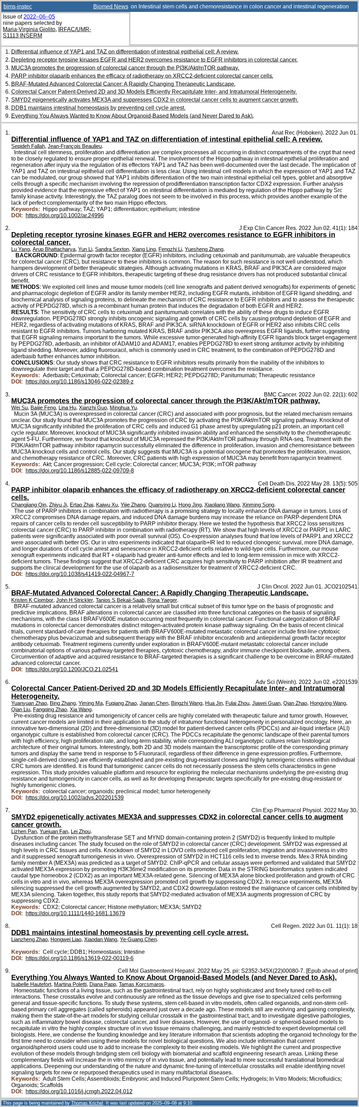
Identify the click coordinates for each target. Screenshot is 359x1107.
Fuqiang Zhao (121, 703)
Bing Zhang (63, 703)
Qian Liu (20, 709)
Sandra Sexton (112, 249)
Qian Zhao (295, 703)
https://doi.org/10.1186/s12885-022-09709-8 (80, 471)
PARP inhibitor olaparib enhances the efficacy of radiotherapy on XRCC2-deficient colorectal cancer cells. (142, 76)
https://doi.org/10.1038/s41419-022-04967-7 (80, 574)
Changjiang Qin (28, 505)
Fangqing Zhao (50, 709)
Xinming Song (258, 505)
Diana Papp (102, 984)
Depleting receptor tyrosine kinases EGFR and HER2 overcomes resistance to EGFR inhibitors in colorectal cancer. (154, 60)
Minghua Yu (123, 407)
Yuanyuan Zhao (29, 703)
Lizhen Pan (24, 831)
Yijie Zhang (133, 505)
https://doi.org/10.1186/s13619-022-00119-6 (80, 958)
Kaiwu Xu (107, 505)
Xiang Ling (144, 249)
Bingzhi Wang (186, 703)
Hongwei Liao (65, 939)
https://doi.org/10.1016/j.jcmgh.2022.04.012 (79, 1091)
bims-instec (18, 6)
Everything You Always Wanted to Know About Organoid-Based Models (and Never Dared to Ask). (132, 116)
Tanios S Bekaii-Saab (120, 600)
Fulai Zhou (237, 703)
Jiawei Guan (266, 703)
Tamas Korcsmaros (141, 984)
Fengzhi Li (170, 249)
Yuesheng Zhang (204, 249)
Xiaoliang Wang (221, 505)
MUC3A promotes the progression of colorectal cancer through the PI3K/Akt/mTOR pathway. (125, 68)
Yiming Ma (91, 703)
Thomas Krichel (87, 1103)
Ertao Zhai (81, 505)
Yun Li (85, 249)
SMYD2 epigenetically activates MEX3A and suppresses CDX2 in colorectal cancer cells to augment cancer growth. (154, 100)
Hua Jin (214, 703)
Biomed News (110, 6)
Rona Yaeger (162, 600)
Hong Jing (190, 505)
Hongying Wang (328, 703)
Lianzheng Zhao (29, 939)
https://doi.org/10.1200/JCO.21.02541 (72, 669)
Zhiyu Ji (58, 505)
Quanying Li (162, 505)
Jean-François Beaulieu (75, 146)
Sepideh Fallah (28, 146)
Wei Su (19, 407)
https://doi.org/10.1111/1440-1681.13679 (75, 913)
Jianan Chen (154, 703)
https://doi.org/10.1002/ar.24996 (65, 215)
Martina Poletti (70, 984)
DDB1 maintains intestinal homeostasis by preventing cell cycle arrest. (98, 108)
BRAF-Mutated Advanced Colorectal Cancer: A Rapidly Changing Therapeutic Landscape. (123, 84)
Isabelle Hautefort (31, 984)
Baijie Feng (43, 407)
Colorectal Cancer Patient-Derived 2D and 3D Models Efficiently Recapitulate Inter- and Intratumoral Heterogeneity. (154, 92)
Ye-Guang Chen (138, 939)
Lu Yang (20, 249)
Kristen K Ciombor (32, 600)
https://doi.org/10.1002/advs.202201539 (75, 798)
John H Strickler (74, 600)
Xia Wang (81, 709)
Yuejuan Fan (54, 831)
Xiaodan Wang (100, 939)
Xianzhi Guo (93, 407)
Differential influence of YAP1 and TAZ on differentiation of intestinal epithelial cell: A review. (125, 52)
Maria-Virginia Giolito (29, 29)
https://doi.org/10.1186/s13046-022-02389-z (80, 382)
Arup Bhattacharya (54, 249)
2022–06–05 (39, 17)
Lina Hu (67, 407)
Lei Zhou (80, 831)
